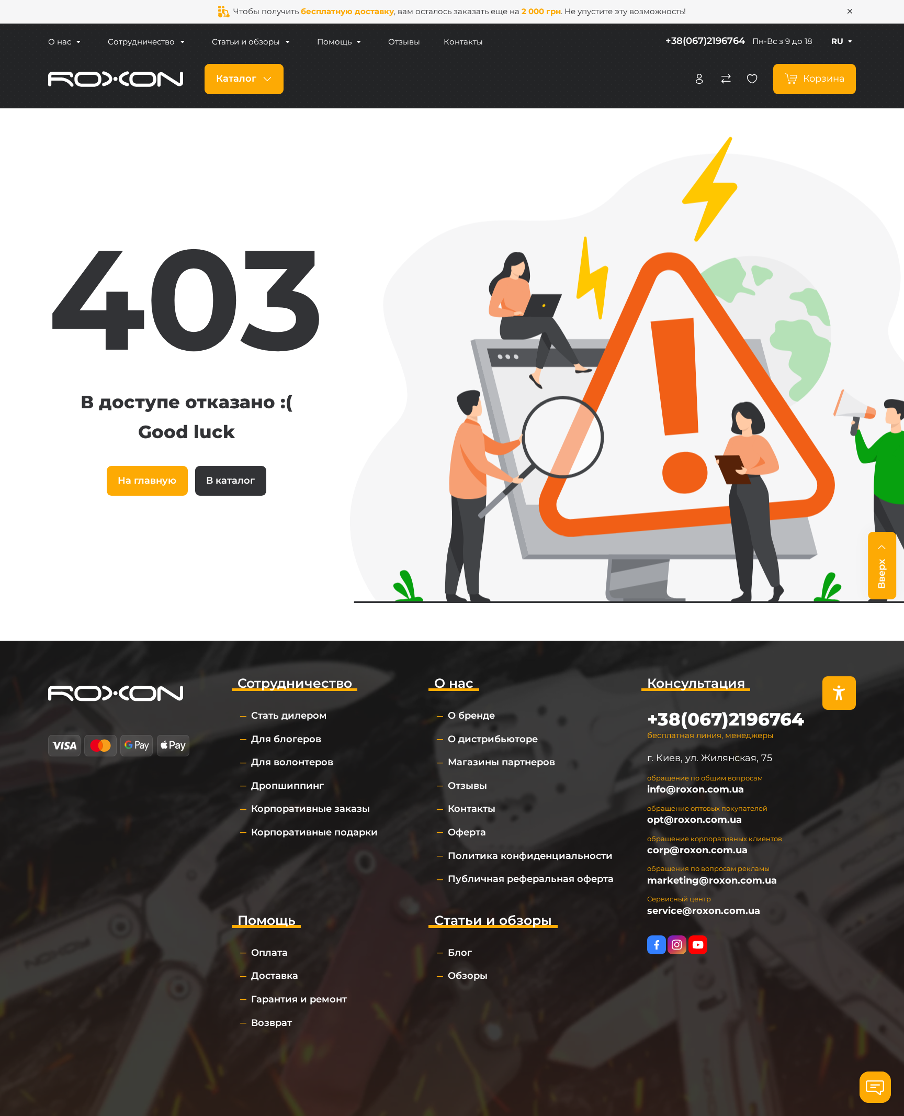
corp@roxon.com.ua (697, 850)
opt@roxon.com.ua (694, 819)
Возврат (271, 1023)
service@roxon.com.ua (703, 911)
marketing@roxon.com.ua (712, 880)
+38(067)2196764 (705, 41)
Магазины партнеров (501, 762)
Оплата (269, 952)
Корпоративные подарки (314, 832)
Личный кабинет (699, 79)
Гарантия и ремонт (299, 999)
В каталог (230, 480)
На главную (147, 480)
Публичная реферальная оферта (531, 879)
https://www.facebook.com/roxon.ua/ (656, 944)
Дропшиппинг (287, 785)
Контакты (463, 42)
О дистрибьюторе (493, 739)
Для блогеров (286, 739)
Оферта (467, 832)
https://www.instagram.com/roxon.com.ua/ (677, 944)
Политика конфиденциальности (530, 856)
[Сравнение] (726, 79)
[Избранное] (752, 79)
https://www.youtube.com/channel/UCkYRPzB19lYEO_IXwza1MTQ (697, 944)
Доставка (274, 975)
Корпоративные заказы (310, 808)
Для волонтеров (292, 762)
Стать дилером (289, 715)
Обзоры (468, 975)
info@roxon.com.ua (695, 789)
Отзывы (404, 42)
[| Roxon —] (115, 78)
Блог (460, 952)
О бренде (471, 715)
